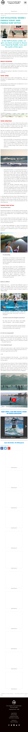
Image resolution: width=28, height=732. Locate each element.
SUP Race (21, 13)
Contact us (14, 720)
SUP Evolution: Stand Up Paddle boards (7, 694)
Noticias (2, 13)
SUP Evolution (17, 13)
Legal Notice (14, 713)
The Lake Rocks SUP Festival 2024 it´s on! (21, 694)
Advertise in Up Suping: (14, 717)
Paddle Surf (6, 13)
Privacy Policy (14, 714)
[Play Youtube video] (14, 400)
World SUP (25, 13)
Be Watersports (19, 442)
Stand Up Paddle (12, 13)
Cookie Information (14, 716)
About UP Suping (14, 721)
